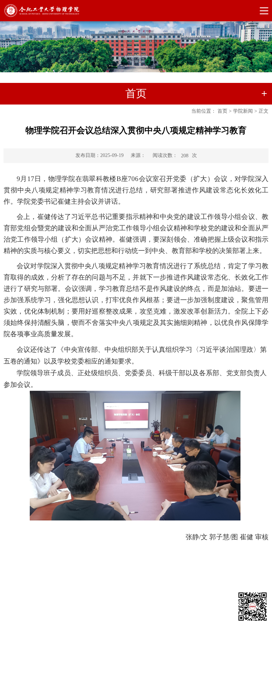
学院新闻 (243, 111)
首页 (222, 111)
